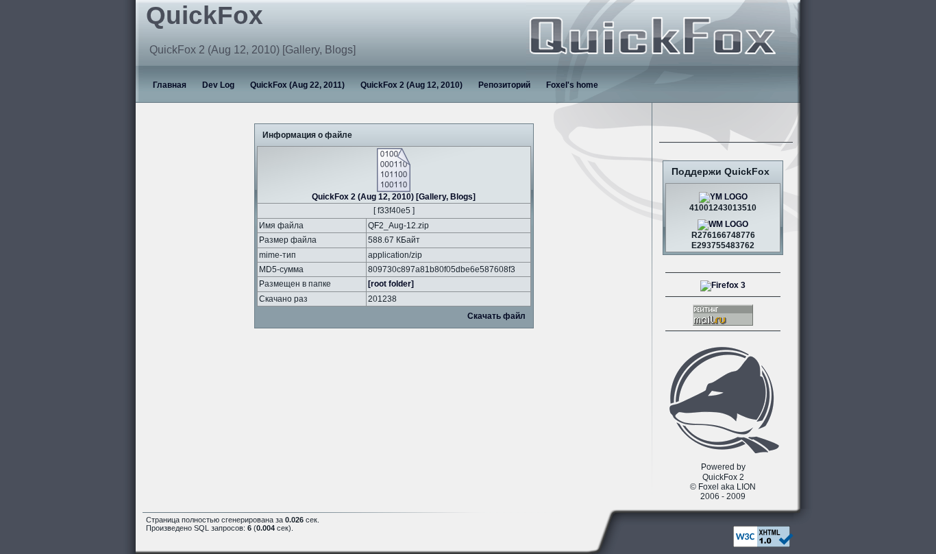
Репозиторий (504, 85)
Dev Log (218, 85)
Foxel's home (572, 85)
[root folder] (391, 284)
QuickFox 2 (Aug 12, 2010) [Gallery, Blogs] (394, 197)
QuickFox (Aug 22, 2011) (297, 85)
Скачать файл (496, 316)
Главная (169, 85)
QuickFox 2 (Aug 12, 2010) (411, 85)
